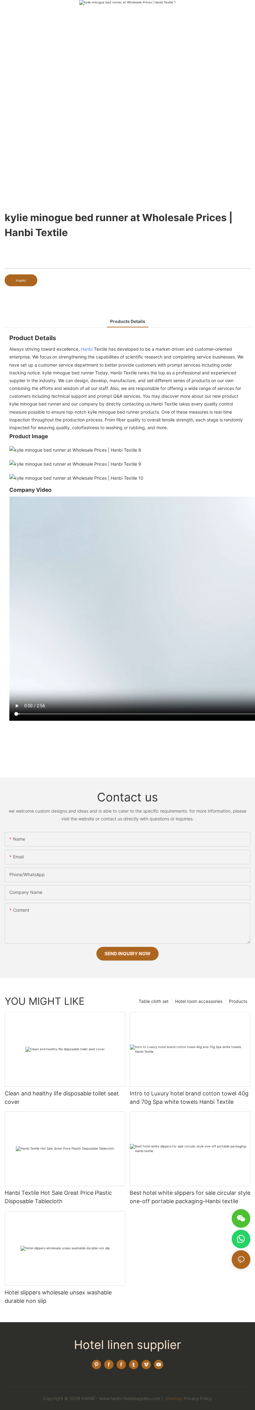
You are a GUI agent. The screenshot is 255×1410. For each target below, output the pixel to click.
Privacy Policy (197, 1398)
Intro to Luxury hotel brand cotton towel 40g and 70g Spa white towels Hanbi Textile (189, 1097)
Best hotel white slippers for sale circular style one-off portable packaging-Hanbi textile (190, 1196)
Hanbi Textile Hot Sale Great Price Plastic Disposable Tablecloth (58, 1196)
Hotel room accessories (198, 1001)
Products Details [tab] (127, 321)
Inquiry (21, 280)
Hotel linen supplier (127, 1344)
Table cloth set (154, 1001)
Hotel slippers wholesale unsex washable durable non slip (58, 1296)
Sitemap (173, 1398)
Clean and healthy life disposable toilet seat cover (62, 1097)
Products (238, 1001)
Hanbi (87, 349)
